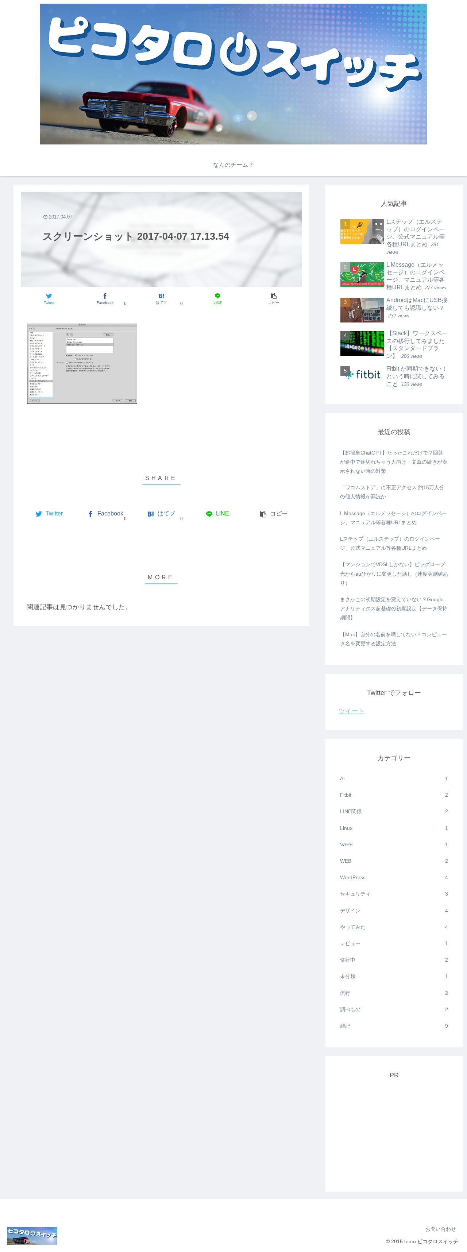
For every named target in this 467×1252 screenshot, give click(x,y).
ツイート (352, 711)
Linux (394, 828)
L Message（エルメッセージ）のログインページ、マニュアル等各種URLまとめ (393, 517)
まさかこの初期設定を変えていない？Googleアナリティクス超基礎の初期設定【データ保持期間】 (393, 608)
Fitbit (394, 795)
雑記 (394, 1026)
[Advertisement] (394, 1133)
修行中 (394, 960)
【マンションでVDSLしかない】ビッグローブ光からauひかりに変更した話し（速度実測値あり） (394, 573)
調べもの (394, 1009)
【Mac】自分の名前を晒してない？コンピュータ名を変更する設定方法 (393, 638)
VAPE (394, 844)
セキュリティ (394, 894)
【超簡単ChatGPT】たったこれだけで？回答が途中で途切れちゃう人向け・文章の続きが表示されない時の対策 (393, 462)
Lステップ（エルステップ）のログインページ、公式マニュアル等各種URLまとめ (390, 543)
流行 (394, 993)
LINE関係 (394, 811)
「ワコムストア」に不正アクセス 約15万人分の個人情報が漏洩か (392, 491)
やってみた (394, 927)
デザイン (394, 910)
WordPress (394, 877)
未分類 (394, 976)
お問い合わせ (440, 1229)
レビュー (394, 943)
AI (394, 778)
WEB (394, 861)
